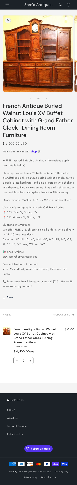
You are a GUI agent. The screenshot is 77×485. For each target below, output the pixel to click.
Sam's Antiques (25, 471)
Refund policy (15, 434)
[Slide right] (46, 98)
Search (11, 410)
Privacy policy (30, 477)
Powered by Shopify (42, 471)
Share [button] (10, 297)
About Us (12, 418)
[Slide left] (31, 98)
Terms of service (48, 477)
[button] (7, 5)
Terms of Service (17, 426)
